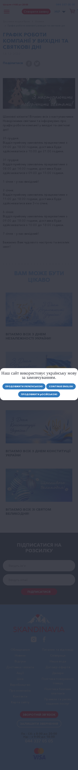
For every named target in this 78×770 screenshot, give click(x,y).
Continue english (61, 386)
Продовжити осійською (39, 394)
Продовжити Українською (24, 386)
